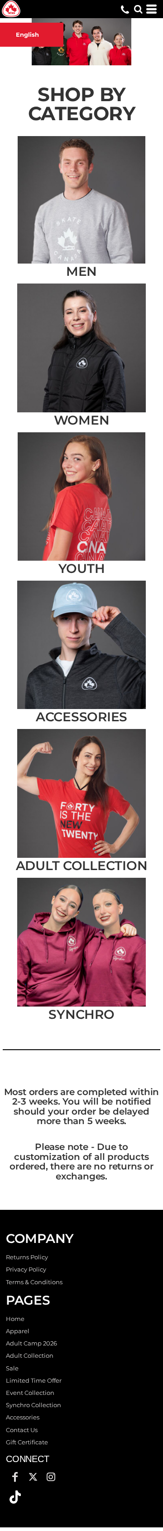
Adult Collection (29, 1355)
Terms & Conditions (34, 1282)
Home (15, 1318)
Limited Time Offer (34, 1380)
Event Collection (30, 1392)
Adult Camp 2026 (31, 1343)
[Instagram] (51, 1477)
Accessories (22, 1417)
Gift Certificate (27, 1442)
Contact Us (22, 1429)
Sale (12, 1368)
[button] (81, 41)
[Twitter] (33, 1477)
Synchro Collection (33, 1405)
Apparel (17, 1331)
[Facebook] (15, 1477)
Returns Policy (27, 1257)
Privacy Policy (26, 1269)
